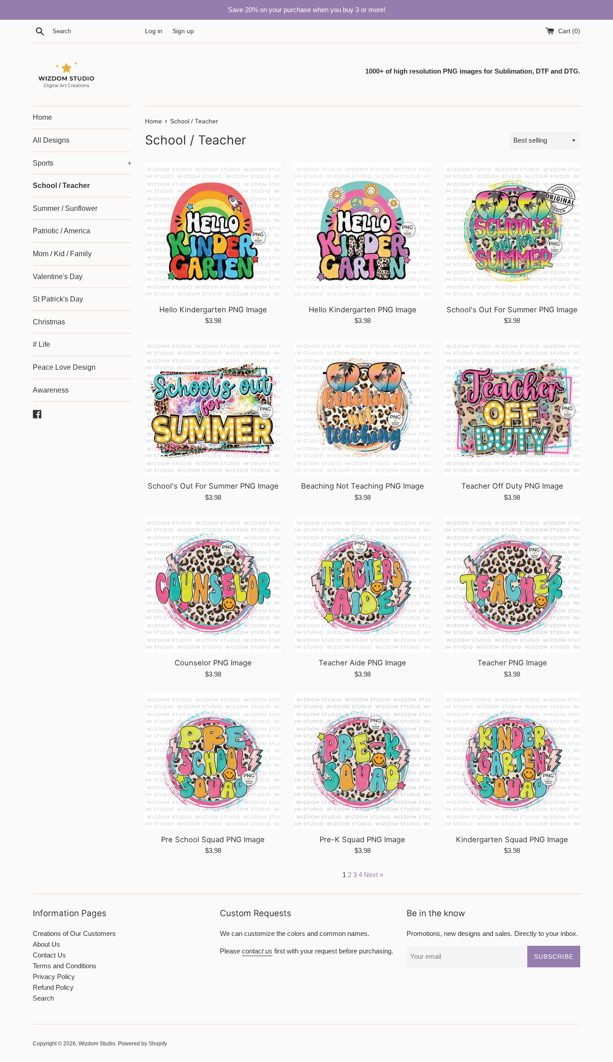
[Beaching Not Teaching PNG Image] (362, 408)
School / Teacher (61, 185)
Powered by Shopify (142, 1043)
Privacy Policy (54, 976)
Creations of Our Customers (74, 933)
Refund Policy (53, 987)
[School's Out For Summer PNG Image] (512, 231)
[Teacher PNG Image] (512, 584)
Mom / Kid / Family (62, 254)
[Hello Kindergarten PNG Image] (213, 231)
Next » (373, 874)
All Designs (51, 140)
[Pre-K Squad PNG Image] (362, 761)
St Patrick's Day (58, 299)
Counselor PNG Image (213, 662)
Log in (153, 31)
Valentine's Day (58, 276)
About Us (46, 944)
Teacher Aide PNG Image (362, 662)
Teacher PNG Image (512, 662)
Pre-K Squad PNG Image (362, 839)
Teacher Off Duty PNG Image (512, 485)
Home (42, 117)
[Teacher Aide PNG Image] (362, 584)
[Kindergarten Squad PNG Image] (512, 761)
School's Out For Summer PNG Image (512, 309)
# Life (41, 344)
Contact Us (49, 955)
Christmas (49, 322)
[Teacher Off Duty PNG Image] (512, 408)
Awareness (51, 390)
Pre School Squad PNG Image (213, 839)
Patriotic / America (61, 231)
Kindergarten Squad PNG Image (512, 839)
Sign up (183, 31)
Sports (82, 163)
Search (43, 998)
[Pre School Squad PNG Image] (213, 761)
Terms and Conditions (64, 966)
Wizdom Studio (97, 1043)
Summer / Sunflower (65, 208)
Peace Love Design (64, 367)
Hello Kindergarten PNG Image (213, 309)
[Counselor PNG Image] (213, 584)
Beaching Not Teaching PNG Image (362, 485)
